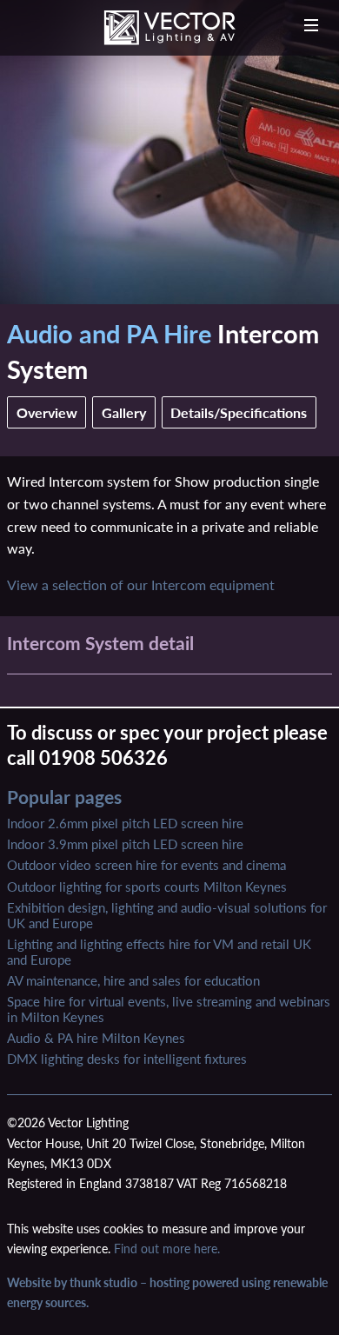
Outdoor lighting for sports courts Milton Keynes (147, 886)
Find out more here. (167, 1248)
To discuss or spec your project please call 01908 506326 (167, 744)
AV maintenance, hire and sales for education (133, 980)
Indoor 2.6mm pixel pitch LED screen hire (125, 823)
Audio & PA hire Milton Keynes (96, 1037)
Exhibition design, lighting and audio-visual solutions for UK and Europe (167, 915)
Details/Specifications (238, 412)
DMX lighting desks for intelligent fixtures (127, 1058)
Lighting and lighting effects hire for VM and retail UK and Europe (159, 951)
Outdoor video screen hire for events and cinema (146, 864)
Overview (47, 412)
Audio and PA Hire (109, 333)
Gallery (124, 412)
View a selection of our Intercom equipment (141, 584)
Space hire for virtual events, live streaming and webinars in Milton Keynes (168, 1009)
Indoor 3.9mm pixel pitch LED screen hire (125, 844)
